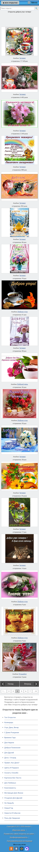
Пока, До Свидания (12, 818)
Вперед (27, 684)
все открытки (10, 3)
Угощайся (23, 674)
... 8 (35, 691)
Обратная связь (18, 830)
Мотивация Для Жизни (13, 793)
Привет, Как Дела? (11, 763)
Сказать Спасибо (11, 773)
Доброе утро (22, 312)
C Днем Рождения (11, 732)
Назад (10, 684)
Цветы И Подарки (11, 768)
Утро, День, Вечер (11, 727)
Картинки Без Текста (12, 778)
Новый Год (8, 808)
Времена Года (10, 737)
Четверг (22, 58)
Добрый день (22, 384)
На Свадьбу (9, 803)
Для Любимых (10, 783)
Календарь (8, 722)
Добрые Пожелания (12, 748)
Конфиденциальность (19, 837)
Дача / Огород (10, 758)
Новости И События (12, 813)
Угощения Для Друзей (13, 798)
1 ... (3, 691)
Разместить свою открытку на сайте (19, 834)
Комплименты (10, 788)
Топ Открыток (10, 717)
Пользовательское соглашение (19, 841)
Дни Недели (9, 743)
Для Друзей (9, 753)
